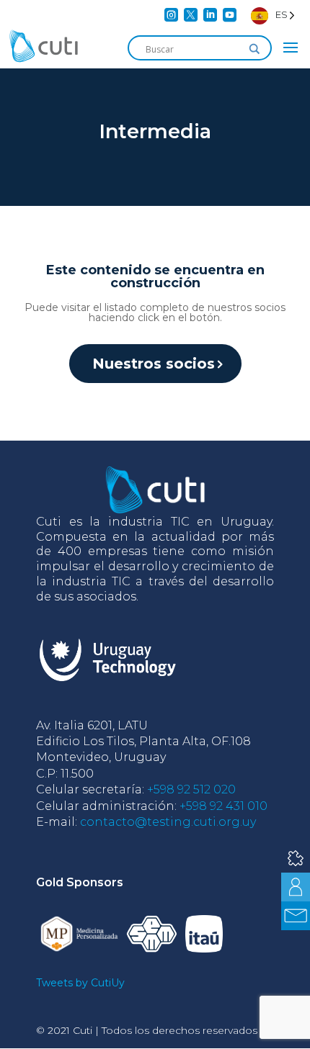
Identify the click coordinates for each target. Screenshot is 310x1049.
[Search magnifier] (254, 48)
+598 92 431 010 (223, 806)
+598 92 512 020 (191, 789)
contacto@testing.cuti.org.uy (168, 822)
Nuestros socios (153, 363)
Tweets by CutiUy (80, 982)
